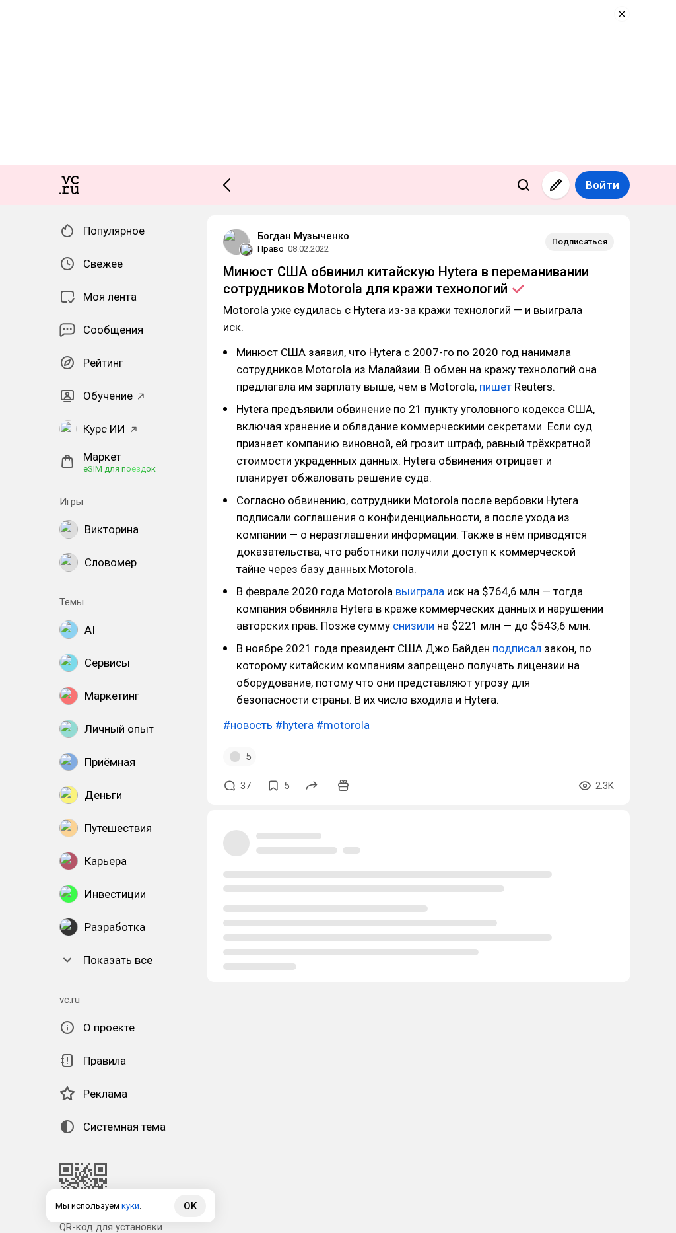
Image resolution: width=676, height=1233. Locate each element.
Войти (602, 185)
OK (190, 1206)
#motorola (343, 724)
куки (130, 1206)
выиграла (421, 591)
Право (270, 249)
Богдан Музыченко (303, 236)
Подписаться (579, 241)
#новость (248, 724)
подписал (518, 648)
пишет (496, 386)
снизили (415, 625)
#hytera (294, 724)
